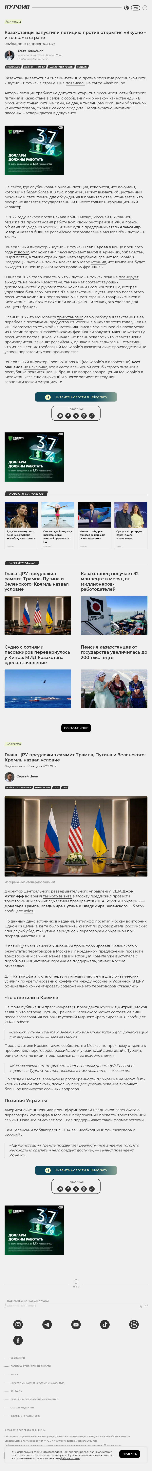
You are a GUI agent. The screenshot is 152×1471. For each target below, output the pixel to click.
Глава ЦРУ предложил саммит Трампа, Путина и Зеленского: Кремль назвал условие (37, 581)
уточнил (98, 262)
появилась (75, 83)
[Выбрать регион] (126, 7)
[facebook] (18, 1340)
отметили (132, 342)
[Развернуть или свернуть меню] (144, 7)
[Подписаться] (144, 1306)
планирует (129, 277)
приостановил (70, 317)
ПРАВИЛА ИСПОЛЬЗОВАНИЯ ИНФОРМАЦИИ (34, 1399)
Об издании (17, 1358)
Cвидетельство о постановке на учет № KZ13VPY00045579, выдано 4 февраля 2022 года (51, 1441)
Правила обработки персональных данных (37, 1383)
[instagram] (18, 1324)
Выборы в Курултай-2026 (25, 1416)
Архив (14, 1374)
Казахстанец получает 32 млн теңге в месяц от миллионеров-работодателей (110, 581)
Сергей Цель (27, 776)
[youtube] (76, 1324)
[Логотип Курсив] (17, 7)
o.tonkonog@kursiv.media (32, 58)
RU (136, 8)
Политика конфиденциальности (30, 1366)
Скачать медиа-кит (22, 1408)
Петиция (82, 67)
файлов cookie (70, 1458)
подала (53, 297)
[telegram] (47, 1324)
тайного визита (57, 896)
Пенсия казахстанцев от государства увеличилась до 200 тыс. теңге (114, 652)
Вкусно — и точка (34, 67)
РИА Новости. (17, 1022)
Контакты (16, 1391)
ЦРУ (65, 787)
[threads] (134, 1324)
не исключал (35, 367)
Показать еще (76, 728)
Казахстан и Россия (61, 67)
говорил (21, 252)
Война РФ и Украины (18, 787)
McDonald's (13, 67)
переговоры (42, 787)
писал (85, 327)
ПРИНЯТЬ (130, 1454)
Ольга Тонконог (29, 51)
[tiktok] (105, 1324)
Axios (28, 911)
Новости (13, 22)
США (56, 787)
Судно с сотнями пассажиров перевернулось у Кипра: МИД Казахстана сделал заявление (37, 654)
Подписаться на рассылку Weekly (28, 1301)
